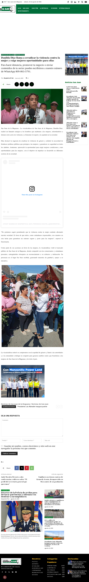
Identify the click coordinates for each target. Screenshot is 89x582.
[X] (82, 2)
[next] (61, 406)
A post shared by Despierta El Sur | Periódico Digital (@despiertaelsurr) (34, 224)
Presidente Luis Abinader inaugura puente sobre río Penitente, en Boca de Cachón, (53, 544)
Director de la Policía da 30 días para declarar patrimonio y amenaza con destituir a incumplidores (19, 495)
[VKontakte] (12, 572)
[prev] (57, 406)
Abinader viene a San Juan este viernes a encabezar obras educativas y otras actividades (73, 125)
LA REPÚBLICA (5, 490)
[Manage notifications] (5, 577)
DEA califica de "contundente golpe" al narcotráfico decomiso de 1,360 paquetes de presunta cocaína (53, 523)
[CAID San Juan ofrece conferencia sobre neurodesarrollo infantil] (84, 88)
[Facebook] (68, 2)
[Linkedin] (75, 2)
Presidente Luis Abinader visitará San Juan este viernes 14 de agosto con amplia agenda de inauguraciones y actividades (72, 137)
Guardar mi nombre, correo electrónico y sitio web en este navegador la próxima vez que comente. (28, 447)
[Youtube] (85, 2)
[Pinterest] (78, 2)
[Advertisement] (44, 35)
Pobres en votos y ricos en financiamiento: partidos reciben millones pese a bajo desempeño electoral (79, 564)
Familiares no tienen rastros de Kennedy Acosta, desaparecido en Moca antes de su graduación (49, 479)
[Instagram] (71, 2)
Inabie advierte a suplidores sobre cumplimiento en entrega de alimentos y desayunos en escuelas (54, 503)
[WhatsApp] (32, 84)
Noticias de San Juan (8, 55)
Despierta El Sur (9, 78)
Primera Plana (20, 55)
